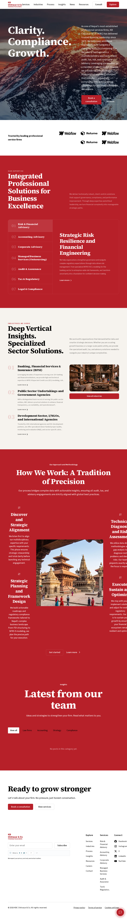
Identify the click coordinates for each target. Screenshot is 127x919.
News (72, 4)
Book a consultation (91, 100)
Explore (112, 4)
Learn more (65, 280)
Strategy (57, 730)
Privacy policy (79, 907)
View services (110, 100)
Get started (54, 652)
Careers (89, 866)
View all (13, 730)
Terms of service (95, 907)
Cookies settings (112, 907)
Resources (84, 4)
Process (50, 4)
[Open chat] (120, 912)
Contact (89, 871)
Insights (62, 4)
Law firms (27, 730)
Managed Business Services (104, 871)
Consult (98, 4)
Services (26, 4)
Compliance (72, 730)
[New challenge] (36, 852)
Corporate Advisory (104, 861)
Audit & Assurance (104, 880)
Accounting (42, 730)
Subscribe (62, 845)
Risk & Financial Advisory (104, 844)
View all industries (94, 396)
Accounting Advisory (104, 854)
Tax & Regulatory (104, 888)
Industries (38, 4)
